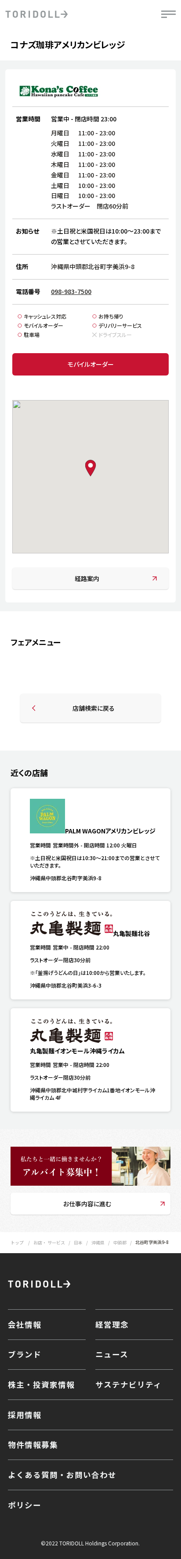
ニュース (111, 1354)
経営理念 (112, 1324)
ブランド (24, 1354)
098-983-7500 (71, 291)
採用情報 (24, 1414)
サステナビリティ (128, 1384)
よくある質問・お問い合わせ (62, 1474)
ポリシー (24, 1504)
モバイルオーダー (91, 364)
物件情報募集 (33, 1444)
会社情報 (24, 1324)
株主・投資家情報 (41, 1384)
